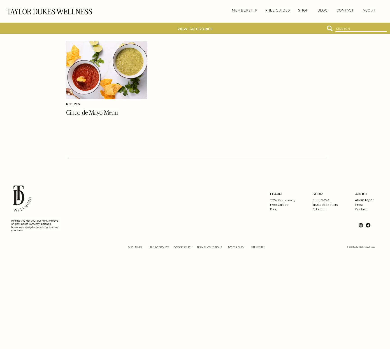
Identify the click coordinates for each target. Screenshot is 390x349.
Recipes (73, 104)
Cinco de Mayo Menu (92, 112)
